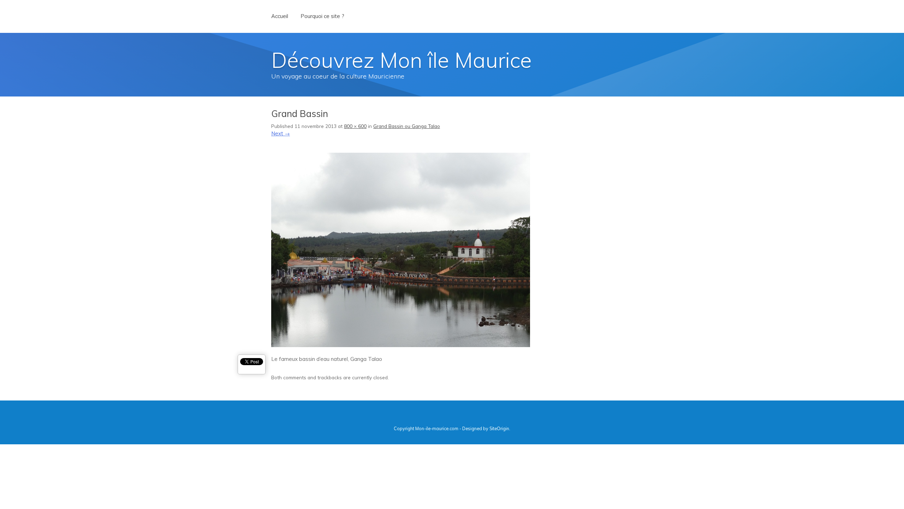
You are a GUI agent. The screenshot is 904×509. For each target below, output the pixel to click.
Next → (280, 133)
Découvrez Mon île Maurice (401, 60)
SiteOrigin (499, 428)
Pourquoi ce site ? (322, 16)
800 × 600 (355, 126)
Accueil (279, 16)
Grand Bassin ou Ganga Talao (406, 126)
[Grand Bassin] (400, 345)
